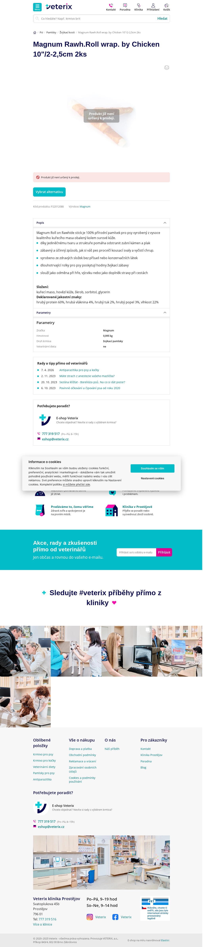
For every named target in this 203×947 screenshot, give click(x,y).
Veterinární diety (44, 767)
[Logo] (59, 7)
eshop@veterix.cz (55, 439)
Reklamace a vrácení (82, 761)
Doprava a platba (80, 749)
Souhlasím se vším (152, 468)
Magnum (85, 206)
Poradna (146, 761)
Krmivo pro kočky (44, 760)
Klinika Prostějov (151, 755)
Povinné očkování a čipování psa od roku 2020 (89, 388)
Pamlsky (51, 32)
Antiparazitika (42, 779)
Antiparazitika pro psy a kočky (79, 370)
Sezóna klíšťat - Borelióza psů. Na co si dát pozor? (92, 382)
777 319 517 (51, 434)
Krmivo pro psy (43, 754)
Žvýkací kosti (67, 32)
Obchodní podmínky (82, 755)
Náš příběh (112, 749)
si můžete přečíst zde (76, 484)
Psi (41, 32)
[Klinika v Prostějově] (137, 510)
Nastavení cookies (152, 478)
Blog (143, 767)
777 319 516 (47, 919)
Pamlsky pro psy (44, 773)
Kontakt (146, 749)
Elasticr (165, 940)
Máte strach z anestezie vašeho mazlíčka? (87, 376)
